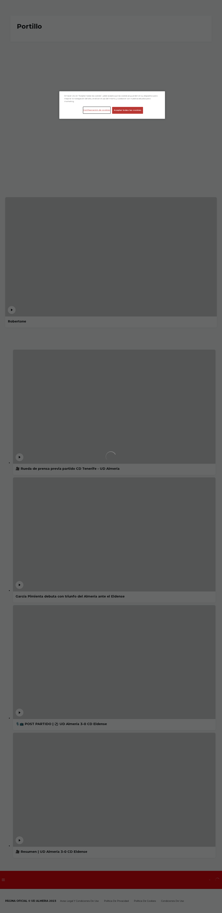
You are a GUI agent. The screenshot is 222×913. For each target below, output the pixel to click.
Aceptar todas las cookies (127, 110)
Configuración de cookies (96, 110)
